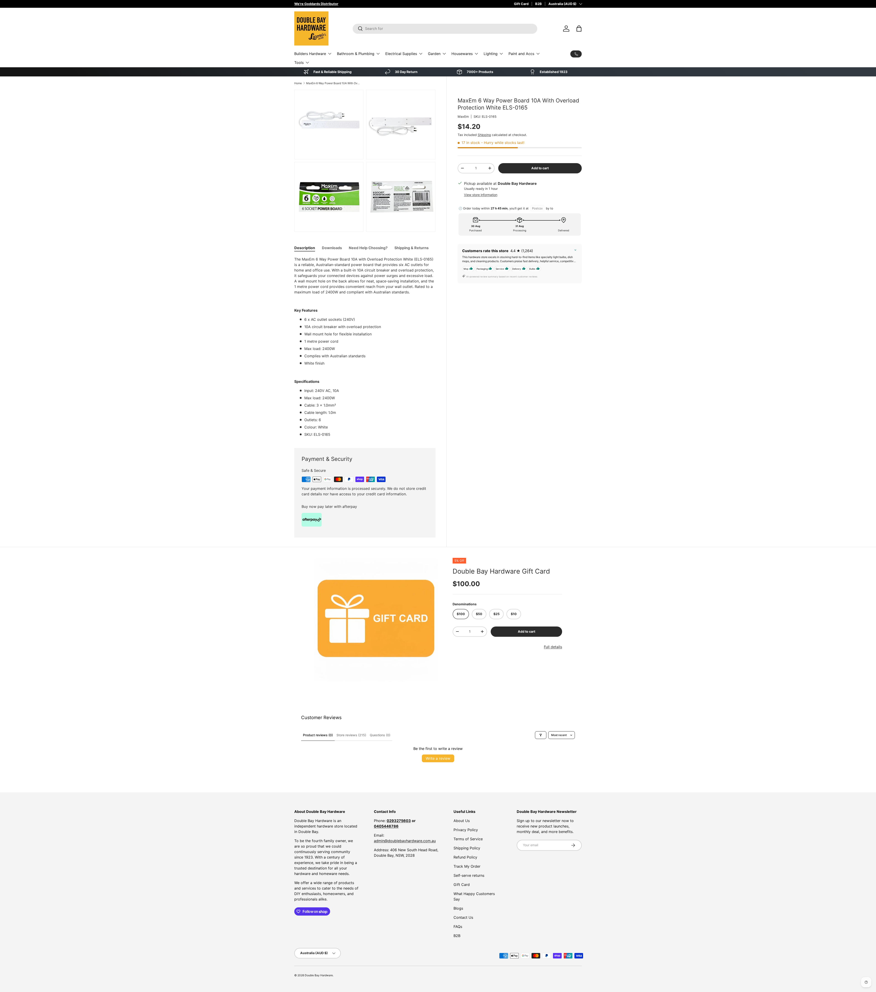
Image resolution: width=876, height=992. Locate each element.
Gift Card (521, 4)
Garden (434, 53)
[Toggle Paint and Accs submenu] (538, 53)
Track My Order (467, 866)
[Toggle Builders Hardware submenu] (329, 53)
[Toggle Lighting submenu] (501, 53)
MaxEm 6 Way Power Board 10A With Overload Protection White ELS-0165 (333, 83)
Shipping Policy (467, 848)
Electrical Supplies (401, 53)
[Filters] (540, 735)
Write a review (438, 758)
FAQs (458, 926)
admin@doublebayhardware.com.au (405, 840)
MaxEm (463, 116)
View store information (480, 195)
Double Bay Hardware (319, 975)
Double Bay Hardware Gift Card (501, 571)
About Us (462, 820)
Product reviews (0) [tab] (318, 735)
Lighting (491, 53)
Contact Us (463, 917)
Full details (553, 647)
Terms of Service (468, 839)
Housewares (462, 53)
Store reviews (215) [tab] (351, 735)
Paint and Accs (521, 53)
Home (298, 83)
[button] (579, 28)
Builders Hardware (310, 53)
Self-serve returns (469, 875)
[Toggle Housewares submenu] (476, 53)
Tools (299, 62)
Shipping (484, 135)
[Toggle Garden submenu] (444, 53)
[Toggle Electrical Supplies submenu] (420, 53)
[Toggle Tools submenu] (307, 62)
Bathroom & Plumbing (355, 53)
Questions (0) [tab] (380, 735)
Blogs (458, 908)
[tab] (304, 248)
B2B (538, 4)
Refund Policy (465, 857)
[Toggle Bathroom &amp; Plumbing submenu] (378, 53)
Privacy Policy (466, 830)
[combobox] (445, 28)
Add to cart (540, 168)
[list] (376, 620)
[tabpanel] (364, 346)
